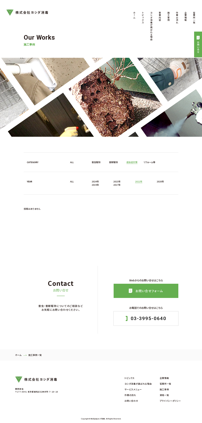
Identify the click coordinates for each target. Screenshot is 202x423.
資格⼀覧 (164, 395)
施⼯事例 (168, 16)
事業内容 (159, 16)
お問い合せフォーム (149, 291)
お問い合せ (198, 47)
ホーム (134, 15)
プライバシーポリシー (170, 400)
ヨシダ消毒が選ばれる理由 (151, 26)
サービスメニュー (133, 389)
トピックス (142, 18)
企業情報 (185, 16)
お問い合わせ (131, 400)
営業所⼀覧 (194, 18)
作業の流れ (177, 18)
